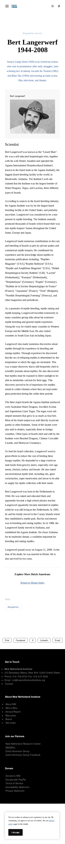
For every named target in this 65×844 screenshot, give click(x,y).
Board (9, 719)
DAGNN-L (11, 747)
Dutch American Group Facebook (23, 754)
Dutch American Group (17, 751)
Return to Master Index (32, 582)
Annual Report (13, 711)
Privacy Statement (15, 790)
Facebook (20, 640)
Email (57, 640)
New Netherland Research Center (23, 743)
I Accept (15, 832)
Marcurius (11, 715)
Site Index (11, 722)
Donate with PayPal (16, 779)
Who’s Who (11, 708)
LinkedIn (44, 640)
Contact (9, 683)
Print (7, 640)
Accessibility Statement (17, 787)
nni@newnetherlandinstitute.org (28, 680)
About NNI (11, 704)
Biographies (28, 33)
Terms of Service (14, 783)
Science (38, 33)
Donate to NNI (13, 775)
